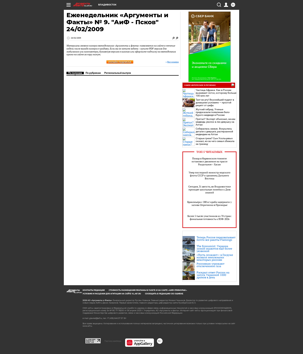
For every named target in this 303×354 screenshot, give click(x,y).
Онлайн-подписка (119, 62)
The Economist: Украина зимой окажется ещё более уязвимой (214, 248)
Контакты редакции (94, 290)
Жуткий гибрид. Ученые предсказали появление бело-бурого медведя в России (213, 112)
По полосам (75, 72)
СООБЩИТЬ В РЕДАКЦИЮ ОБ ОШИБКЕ (164, 294)
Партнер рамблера (113, 341)
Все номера (173, 62)
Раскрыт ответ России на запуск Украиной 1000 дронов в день (213, 275)
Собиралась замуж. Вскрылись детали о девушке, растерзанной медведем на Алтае (214, 131)
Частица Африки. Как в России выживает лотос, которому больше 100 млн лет (216, 93)
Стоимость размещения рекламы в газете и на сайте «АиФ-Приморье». (148, 290)
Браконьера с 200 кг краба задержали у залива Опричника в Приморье (209, 203)
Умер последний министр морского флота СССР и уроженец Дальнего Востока (209, 175)
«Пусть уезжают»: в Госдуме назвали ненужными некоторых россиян (215, 257)
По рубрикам (93, 72)
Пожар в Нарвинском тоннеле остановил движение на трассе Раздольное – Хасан (209, 161)
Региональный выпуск (117, 72)
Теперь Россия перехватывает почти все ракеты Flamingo (216, 238)
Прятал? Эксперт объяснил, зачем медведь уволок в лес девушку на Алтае (215, 122)
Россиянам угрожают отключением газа (210, 264)
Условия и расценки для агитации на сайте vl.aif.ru (112, 294)
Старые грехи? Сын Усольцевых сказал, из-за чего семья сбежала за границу (215, 141)
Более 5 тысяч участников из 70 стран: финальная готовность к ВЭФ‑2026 (209, 217)
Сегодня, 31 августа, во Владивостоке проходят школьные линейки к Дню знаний (209, 189)
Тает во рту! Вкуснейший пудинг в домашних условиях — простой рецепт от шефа (215, 102)
